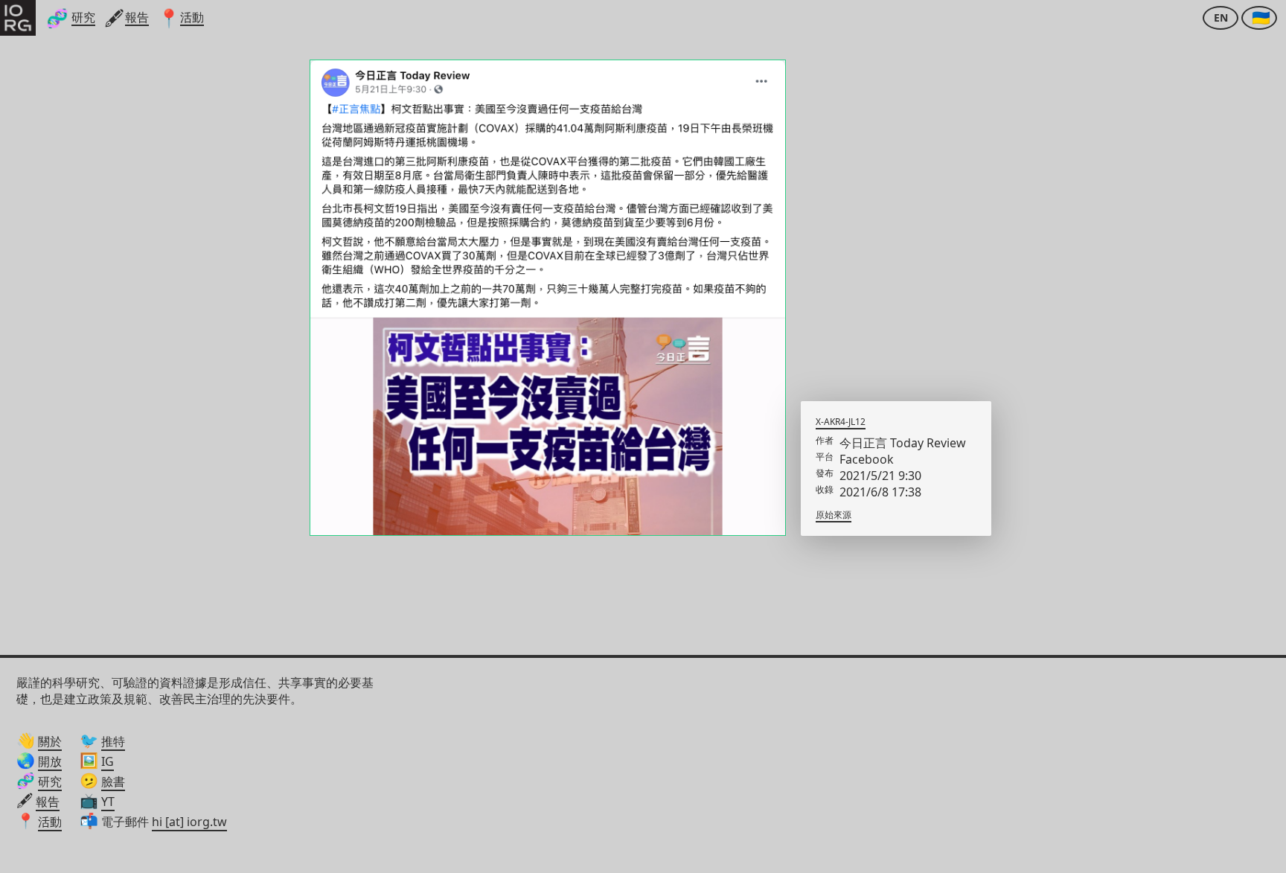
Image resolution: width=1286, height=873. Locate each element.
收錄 (825, 490)
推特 (113, 741)
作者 (825, 441)
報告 (48, 801)
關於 (50, 741)
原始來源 (833, 514)
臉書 (113, 781)
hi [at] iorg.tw (189, 821)
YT (108, 801)
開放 (50, 761)
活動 (50, 821)
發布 (825, 473)
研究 (50, 781)
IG (107, 761)
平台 (825, 457)
